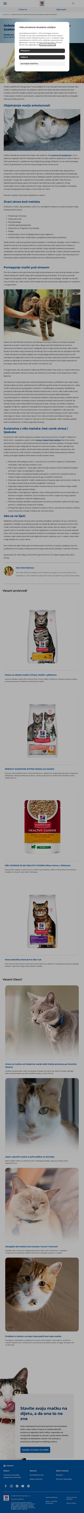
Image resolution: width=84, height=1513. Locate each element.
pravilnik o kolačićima (48, 45)
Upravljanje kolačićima (29, 64)
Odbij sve (24, 57)
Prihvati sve (24, 51)
